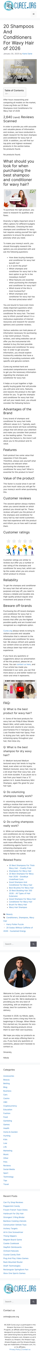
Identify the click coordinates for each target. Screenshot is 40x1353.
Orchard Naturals (11, 1251)
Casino (6, 1098)
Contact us (26, 1349)
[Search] (33, 944)
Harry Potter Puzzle (15, 924)
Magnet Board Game (12, 1240)
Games (6, 1124)
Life (5, 1147)
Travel (6, 1184)
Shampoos (23, 917)
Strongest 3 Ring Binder (14, 1217)
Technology (8, 1177)
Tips (5, 1180)
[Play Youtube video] (20, 689)
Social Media (9, 1169)
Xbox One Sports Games (14, 1273)
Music (6, 1154)
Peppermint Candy (11, 1206)
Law (5, 1143)
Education (7, 1109)
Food (5, 1117)
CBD (5, 1102)
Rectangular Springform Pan (15, 1269)
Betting (6, 1083)
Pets (5, 1162)
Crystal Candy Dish (11, 1255)
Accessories (8, 1076)
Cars (5, 1095)
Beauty (9, 914)
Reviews (7, 1165)
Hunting (6, 1136)
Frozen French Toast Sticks (15, 1210)
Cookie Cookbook (11, 1243)
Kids (5, 1139)
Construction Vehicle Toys (14, 1225)
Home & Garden (10, 1132)
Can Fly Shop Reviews (13, 1202)
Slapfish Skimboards (12, 1247)
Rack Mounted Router (13, 1262)
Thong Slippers (10, 1236)
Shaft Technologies (11, 1266)
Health (6, 1128)
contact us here (24, 664)
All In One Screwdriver (13, 1232)
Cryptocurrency (10, 1106)
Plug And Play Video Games (15, 1258)
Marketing (7, 1151)
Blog (5, 1087)
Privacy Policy (15, 1349)
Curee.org (7, 631)
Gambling (7, 1121)
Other (5, 1158)
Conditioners (12, 917)
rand (16, 117)
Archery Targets (10, 1228)
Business (7, 1091)
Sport (5, 1173)
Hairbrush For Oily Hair (13, 1213)
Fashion (6, 1113)
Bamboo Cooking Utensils (14, 1221)
